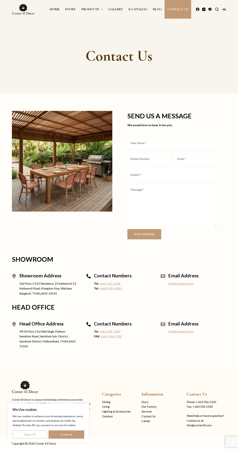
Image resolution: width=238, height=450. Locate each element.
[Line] (210, 9)
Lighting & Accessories (116, 411)
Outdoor (107, 416)
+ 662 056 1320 (206, 402)
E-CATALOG (137, 9)
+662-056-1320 (109, 331)
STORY (70, 9)
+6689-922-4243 (110, 288)
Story (144, 402)
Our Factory (149, 406)
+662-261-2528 (109, 283)
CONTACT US (177, 9)
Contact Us (148, 416)
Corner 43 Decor (45, 443)
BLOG (157, 9)
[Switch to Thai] (224, 9)
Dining (106, 402)
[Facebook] (197, 9)
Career (145, 421)
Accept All (66, 434)
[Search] (217, 9)
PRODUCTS (90, 9)
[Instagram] (203, 9)
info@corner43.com (181, 283)
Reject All (29, 434)
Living (106, 406)
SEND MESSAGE (144, 234)
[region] (48, 423)
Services (146, 411)
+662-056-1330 (111, 336)
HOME (55, 9)
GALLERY (115, 9)
